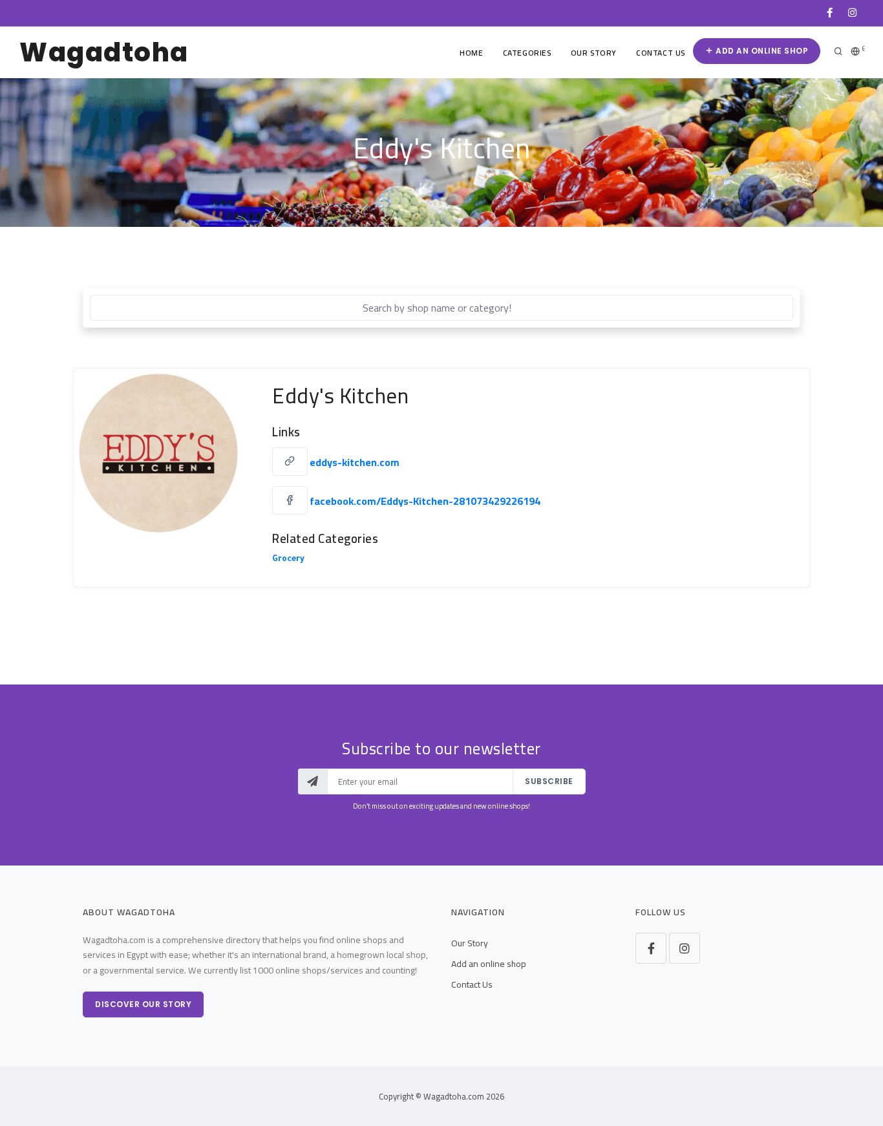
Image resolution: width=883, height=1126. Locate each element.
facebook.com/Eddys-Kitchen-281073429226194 (425, 501)
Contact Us (660, 52)
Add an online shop (761, 50)
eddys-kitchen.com (354, 462)
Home (471, 52)
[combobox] (441, 308)
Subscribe (549, 781)
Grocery (288, 559)
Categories (527, 52)
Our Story (594, 52)
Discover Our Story (143, 1004)
